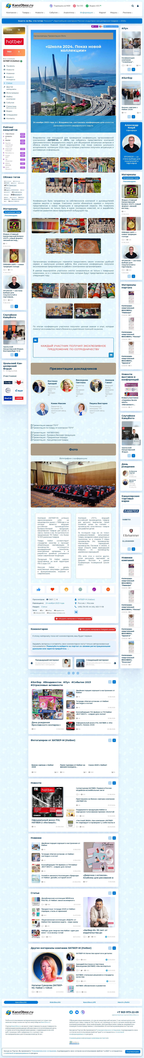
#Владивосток (59, 610)
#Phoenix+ (13, 183)
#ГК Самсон (10, 185)
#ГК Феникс (7, 188)
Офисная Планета (8, 149)
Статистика (11, 107)
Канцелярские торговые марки (131, 498)
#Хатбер (6, 197)
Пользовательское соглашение (108, 1030)
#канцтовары (13, 197)
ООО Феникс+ (8, 168)
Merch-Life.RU (124, 1002)
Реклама (127, 13)
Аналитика (69, 13)
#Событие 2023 (39, 613)
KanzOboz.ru (45, 1022)
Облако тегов (11, 177)
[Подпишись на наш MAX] (83, 1012)
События (53, 13)
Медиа (113, 13)
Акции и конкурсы (10, 78)
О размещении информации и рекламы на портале (88, 1038)
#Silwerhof (21, 183)
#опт (5, 201)
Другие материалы (11, 88)
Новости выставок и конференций (130, 377)
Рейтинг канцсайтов (10, 128)
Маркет (102, 13)
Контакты (10, 118)
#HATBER (6, 183)
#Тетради (6, 194)
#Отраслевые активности (56, 613)
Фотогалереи (12, 93)
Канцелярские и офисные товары (22, 7)
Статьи (9, 83)
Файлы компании (10, 98)
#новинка (21, 197)
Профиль (10, 66)
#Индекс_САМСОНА (11, 190)
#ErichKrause (16, 181)
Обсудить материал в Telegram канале (75, 618)
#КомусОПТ (7, 192)
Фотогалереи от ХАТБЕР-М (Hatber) (53, 740)
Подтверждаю (133, 1052)
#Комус (22, 190)
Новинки (10, 73)
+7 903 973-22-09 (128, 1012)
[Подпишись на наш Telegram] (71, 1012)
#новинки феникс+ (17, 199)
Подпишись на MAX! (61, 6)
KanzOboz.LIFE (89, 1002)
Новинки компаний (128, 559)
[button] (33, 484)
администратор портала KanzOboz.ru (125, 1015)
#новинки (7, 199)
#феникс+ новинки (13, 201)
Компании (11, 13)
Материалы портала (129, 286)
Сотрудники (11, 115)
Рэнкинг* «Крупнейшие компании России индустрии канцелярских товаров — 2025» (72, 21)
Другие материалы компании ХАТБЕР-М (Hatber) (61, 948)
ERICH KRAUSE (8, 164)
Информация (86, 13)
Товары (25, 13)
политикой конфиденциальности (18, 1053)
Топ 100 (80, 6)
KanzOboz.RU (21, 1002)
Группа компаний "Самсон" (8, 144)
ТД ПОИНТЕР (8, 160)
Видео (9, 111)
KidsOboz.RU (55, 1002)
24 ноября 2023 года (55, 603)
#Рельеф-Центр (17, 192)
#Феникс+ (16, 195)
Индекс (94, 6)
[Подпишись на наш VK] (77, 1012)
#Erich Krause (7, 181)
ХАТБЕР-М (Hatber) (86, 599)
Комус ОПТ (7, 156)
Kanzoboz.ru (8, 153)
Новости (39, 13)
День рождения (128, 465)
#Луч (41, 610)
